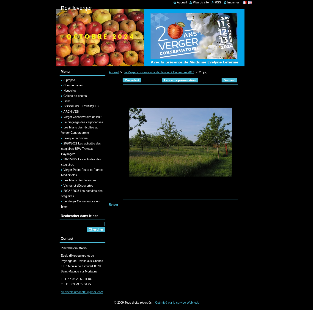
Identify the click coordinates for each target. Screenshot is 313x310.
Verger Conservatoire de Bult (82, 117)
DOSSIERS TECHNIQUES (81, 106)
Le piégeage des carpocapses (83, 122)
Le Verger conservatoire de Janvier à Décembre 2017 (159, 72)
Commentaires (73, 85)
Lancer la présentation (180, 80)
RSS (218, 2)
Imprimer (233, 2)
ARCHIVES (71, 111)
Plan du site (201, 2)
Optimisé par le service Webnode (177, 302)
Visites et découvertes (78, 185)
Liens (67, 101)
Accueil (114, 72)
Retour (113, 204)
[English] (250, 2)
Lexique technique (75, 138)
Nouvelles (70, 90)
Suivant (229, 80)
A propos (69, 80)
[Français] (245, 2)
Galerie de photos (75, 96)
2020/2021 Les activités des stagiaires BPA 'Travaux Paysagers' (81, 149)
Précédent (132, 80)
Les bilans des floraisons (79, 180)
